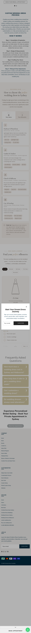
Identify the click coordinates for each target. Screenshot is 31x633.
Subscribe (21, 323)
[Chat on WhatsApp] (28, 630)
